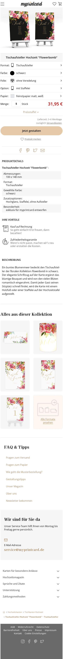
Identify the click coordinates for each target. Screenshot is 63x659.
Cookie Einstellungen (35, 633)
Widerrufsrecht (25, 626)
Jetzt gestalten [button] (31, 131)
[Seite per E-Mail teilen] (42, 150)
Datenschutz (43, 626)
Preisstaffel (29, 112)
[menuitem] (54, 4)
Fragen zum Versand (18, 457)
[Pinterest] (28, 150)
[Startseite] (4, 612)
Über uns (11, 493)
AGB (13, 626)
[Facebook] (20, 150)
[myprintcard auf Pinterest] (36, 642)
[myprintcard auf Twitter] (42, 642)
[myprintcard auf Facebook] (29, 642)
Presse (38, 630)
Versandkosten (54, 123)
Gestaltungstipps (16, 479)
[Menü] (4, 4)
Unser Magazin (14, 486)
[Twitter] (35, 150)
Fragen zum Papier (17, 464)
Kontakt (18, 633)
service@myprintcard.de (24, 549)
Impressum (50, 630)
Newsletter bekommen (19, 500)
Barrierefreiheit (11, 630)
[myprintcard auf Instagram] (23, 642)
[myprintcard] (31, 6)
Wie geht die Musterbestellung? (24, 472)
